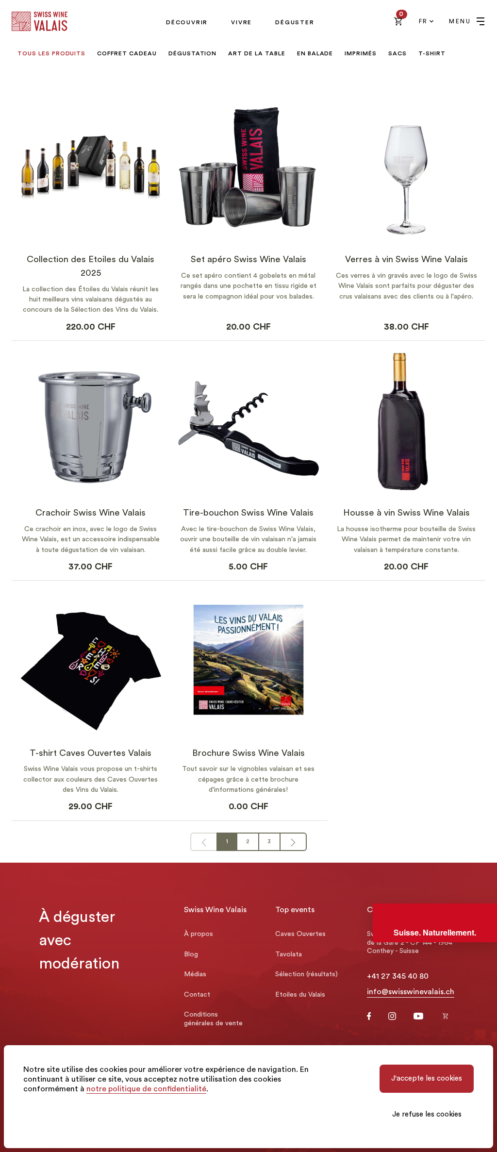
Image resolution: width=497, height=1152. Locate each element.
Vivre (241, 22)
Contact (197, 994)
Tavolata (288, 954)
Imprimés (361, 53)
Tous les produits (51, 53)
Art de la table (256, 53)
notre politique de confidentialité (146, 1089)
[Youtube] (418, 1017)
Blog (191, 954)
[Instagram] (392, 1017)
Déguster (294, 22)
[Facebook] (369, 1017)
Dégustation (192, 53)
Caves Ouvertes (300, 934)
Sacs (397, 53)
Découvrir (187, 22)
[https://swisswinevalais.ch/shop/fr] (445, 1017)
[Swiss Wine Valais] (39, 21)
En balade (315, 53)
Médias (195, 974)
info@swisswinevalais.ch (410, 992)
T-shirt (432, 53)
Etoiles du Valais (300, 994)
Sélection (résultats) (306, 974)
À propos (198, 934)
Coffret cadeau (126, 53)
